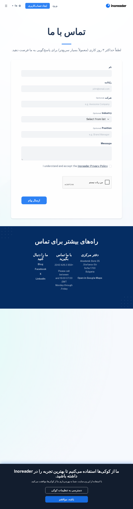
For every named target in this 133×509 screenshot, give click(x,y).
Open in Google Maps (90, 278)
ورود (54, 5)
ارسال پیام (34, 200)
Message (106, 143)
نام (110, 67)
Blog (40, 264)
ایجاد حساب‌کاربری (37, 5)
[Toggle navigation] (6, 6)
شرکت (108, 97)
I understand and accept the (75, 166)
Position (107, 128)
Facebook (40, 269)
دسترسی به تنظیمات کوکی (66, 490)
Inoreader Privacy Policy (93, 166)
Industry (107, 113)
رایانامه (108, 82)
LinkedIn (40, 278)
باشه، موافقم (66, 499)
